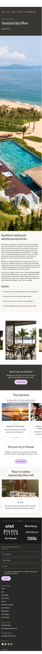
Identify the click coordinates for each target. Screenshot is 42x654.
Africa (3, 588)
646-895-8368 (5, 625)
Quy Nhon (20, 11)
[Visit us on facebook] (2, 644)
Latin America (5, 608)
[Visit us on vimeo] (8, 644)
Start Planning (21, 382)
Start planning (21, 461)
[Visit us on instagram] (11, 644)
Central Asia (5, 598)
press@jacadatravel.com (8, 636)
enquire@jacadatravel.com (9, 628)
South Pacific (5, 617)
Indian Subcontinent (7, 604)
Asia (8, 11)
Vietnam (13, 11)
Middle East (5, 611)
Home (3, 11)
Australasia (4, 595)
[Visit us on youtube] (5, 644)
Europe (3, 601)
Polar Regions (5, 614)
